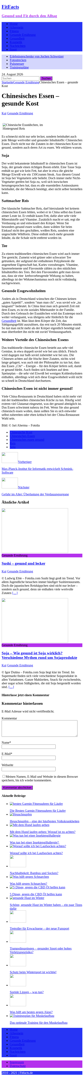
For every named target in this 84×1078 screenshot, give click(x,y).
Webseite (7, 765)
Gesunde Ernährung (23, 34)
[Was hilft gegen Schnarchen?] (29, 876)
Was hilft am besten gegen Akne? (31, 1012)
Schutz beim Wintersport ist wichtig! (33, 972)
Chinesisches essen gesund (27, 439)
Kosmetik (16, 42)
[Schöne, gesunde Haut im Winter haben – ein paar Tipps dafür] (27, 898)
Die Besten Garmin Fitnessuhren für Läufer (38, 810)
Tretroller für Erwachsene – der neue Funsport (39, 928)
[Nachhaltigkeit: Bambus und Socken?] (18, 866)
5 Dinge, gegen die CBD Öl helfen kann (36, 894)
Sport (13, 49)
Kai (4, 113)
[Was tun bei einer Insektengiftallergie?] (35, 835)
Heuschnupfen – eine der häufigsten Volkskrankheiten (44, 821)
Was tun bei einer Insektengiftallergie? (35, 842)
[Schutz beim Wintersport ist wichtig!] (18, 965)
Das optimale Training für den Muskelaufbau (38, 1022)
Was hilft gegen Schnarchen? (28, 883)
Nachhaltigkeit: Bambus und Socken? (34, 873)
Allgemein (16, 27)
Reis (12, 443)
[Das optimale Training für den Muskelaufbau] (32, 1015)
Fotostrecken (18, 60)
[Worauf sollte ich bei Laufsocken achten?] (38, 846)
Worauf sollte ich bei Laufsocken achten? (36, 853)
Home (14, 23)
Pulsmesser (17, 63)
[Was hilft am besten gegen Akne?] (18, 1005)
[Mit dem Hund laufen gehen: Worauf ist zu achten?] (29, 825)
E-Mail (6, 753)
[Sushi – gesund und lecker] (35, 551)
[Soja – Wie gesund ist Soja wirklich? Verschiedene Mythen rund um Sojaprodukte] (35, 641)
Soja (12, 447)
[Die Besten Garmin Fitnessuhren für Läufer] (36, 803)
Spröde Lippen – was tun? (27, 992)
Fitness (14, 31)
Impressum (17, 1062)
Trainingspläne (19, 67)
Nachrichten (17, 45)
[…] (15, 593)
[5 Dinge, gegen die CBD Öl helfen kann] (37, 887)
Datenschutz (18, 1066)
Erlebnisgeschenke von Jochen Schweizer (37, 56)
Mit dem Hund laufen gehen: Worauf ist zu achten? (42, 832)
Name (5, 742)
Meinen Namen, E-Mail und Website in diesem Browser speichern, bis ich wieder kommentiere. (40, 778)
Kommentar (9, 718)
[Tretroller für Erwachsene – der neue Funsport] (18, 921)
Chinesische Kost (21, 432)
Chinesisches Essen (22, 436)
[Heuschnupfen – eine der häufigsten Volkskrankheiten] (21, 814)
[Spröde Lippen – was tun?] (18, 985)
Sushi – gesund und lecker (23, 563)
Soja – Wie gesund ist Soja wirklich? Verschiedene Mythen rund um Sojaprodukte (39, 655)
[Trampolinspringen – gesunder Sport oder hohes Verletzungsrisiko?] (18, 941)
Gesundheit (17, 38)
